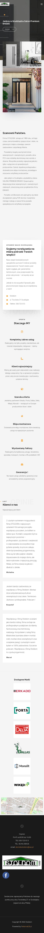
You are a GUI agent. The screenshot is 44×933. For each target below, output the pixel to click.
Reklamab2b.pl (26, 926)
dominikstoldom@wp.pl (24, 847)
